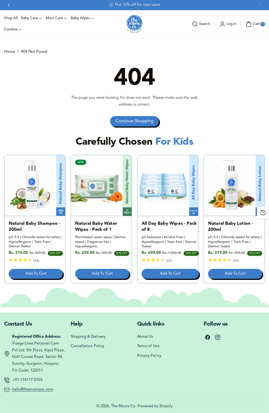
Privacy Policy (149, 356)
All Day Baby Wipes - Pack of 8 (169, 226)
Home (9, 52)
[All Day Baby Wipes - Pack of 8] (167, 185)
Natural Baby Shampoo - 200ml (34, 226)
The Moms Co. (124, 406)
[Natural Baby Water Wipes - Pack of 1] (101, 185)
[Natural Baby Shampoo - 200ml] (34, 185)
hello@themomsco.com (32, 389)
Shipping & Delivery (88, 337)
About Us (145, 337)
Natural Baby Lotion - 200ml (230, 226)
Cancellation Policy (87, 346)
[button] (200, 24)
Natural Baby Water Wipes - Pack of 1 (96, 226)
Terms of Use (148, 346)
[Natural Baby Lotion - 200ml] (234, 185)
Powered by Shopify (155, 406)
